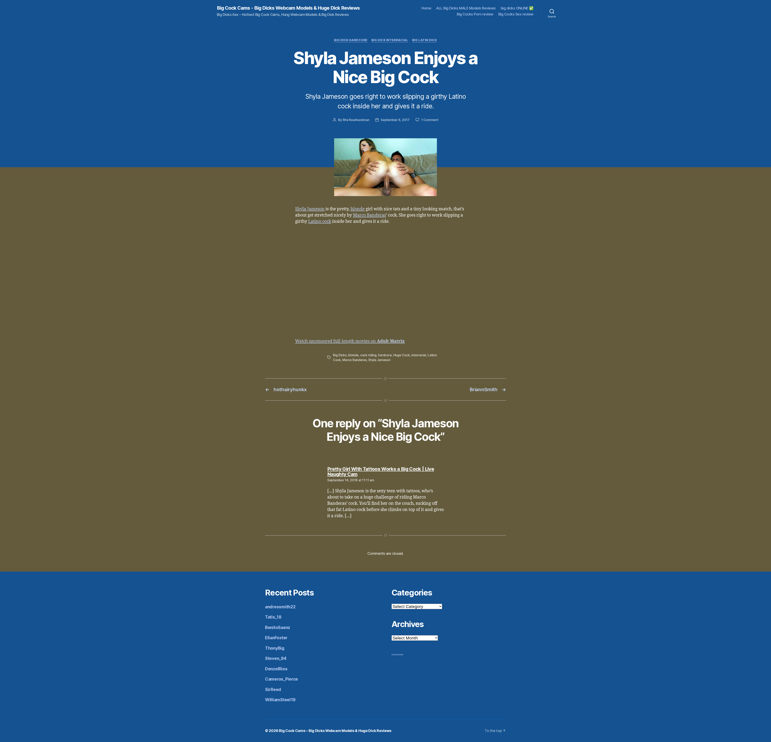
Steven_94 (276, 658)
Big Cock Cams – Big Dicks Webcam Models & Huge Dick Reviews (335, 731)
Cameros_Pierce (281, 679)
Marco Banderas (369, 215)
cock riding (368, 355)
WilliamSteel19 (280, 699)
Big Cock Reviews (395, 654)
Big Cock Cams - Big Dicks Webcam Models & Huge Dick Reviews (288, 8)
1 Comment (429, 120)
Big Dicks (340, 355)
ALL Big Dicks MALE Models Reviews (466, 8)
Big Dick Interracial (389, 40)
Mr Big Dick (401, 654)
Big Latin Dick (424, 40)
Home (426, 8)
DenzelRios (276, 668)
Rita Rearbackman (356, 120)
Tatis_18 (273, 617)
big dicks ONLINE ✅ (517, 8)
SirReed (273, 689)
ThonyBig (275, 648)
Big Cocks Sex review (515, 14)
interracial (418, 355)
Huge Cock (401, 355)
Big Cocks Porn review (475, 14)
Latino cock (319, 221)
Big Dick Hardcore (350, 40)
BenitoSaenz (277, 627)
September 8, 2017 (395, 120)
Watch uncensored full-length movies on (350, 341)
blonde (358, 209)
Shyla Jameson (309, 209)
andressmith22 (280, 606)
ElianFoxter (276, 637)
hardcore (385, 355)
